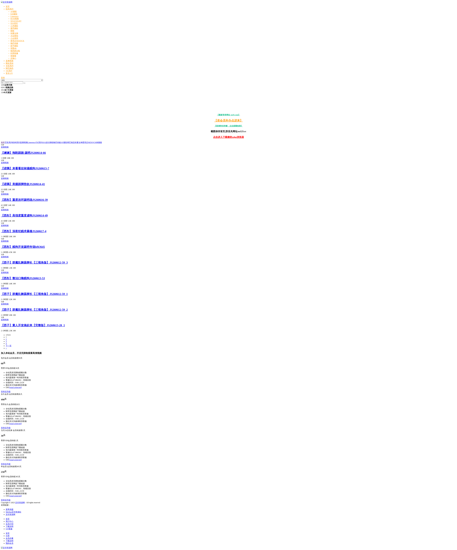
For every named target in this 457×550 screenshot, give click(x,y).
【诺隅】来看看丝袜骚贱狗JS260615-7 (25, 168)
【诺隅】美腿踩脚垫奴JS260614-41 (23, 184)
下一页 (8, 346)
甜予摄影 (14, 46)
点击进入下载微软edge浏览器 (228, 137)
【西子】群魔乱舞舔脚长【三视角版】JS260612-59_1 (34, 293)
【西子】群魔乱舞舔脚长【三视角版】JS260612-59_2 (34, 309)
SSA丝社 (14, 23)
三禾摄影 (14, 26)
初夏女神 (14, 33)
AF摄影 (13, 11)
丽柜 (12, 31)
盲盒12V (9, 73)
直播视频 (9, 61)
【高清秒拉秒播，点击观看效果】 (228, 126)
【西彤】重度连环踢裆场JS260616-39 (24, 199)
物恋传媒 (14, 43)
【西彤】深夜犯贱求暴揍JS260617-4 (23, 231)
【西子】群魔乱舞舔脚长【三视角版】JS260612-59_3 (34, 262)
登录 (3, 78)
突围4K (13, 48)
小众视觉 (14, 38)
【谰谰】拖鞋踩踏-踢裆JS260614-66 (23, 152)
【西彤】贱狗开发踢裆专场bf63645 (23, 246)
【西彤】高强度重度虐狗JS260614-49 (24, 215)
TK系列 (9, 71)
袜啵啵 (13, 56)
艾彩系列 (9, 66)
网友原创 (9, 63)
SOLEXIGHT (15, 21)
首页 (8, 6)
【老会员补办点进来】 (228, 120)
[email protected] (15, 387)
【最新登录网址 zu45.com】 (228, 115)
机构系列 (9, 9)
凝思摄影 (14, 28)
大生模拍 (14, 36)
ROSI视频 (14, 19)
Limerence (14, 16)
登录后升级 (5, 392)
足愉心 (13, 58)
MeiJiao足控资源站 (13, 512)
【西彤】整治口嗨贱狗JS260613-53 (23, 278)
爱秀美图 (9, 509)
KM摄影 (13, 14)
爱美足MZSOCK (17, 41)
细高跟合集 (15, 51)
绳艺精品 (9, 68)
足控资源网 (20, 503)
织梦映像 (14, 53)
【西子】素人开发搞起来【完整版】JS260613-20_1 (33, 325)
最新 (3, 142)
